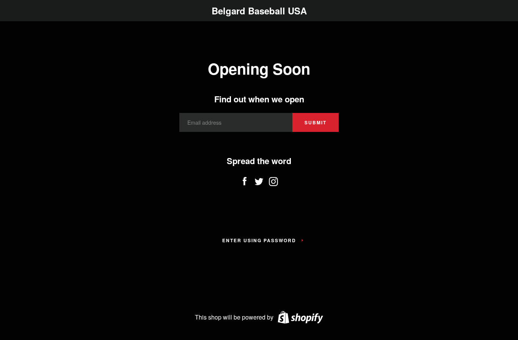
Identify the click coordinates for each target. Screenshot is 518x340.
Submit (315, 122)
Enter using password (259, 240)
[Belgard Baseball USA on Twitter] (259, 179)
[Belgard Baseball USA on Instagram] (273, 179)
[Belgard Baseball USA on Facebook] (244, 179)
